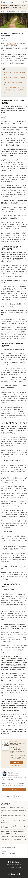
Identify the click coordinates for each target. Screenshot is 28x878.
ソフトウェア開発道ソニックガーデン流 (14, 87)
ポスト (19, 796)
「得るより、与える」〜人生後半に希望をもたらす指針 (14, 839)
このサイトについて (10, 867)
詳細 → (4, 8)
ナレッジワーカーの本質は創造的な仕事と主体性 (13, 836)
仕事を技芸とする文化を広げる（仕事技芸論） (12, 807)
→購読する (14, 789)
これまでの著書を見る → (15, 766)
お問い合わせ (18, 867)
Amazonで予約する (16, 762)
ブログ (2, 11)
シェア (10, 796)
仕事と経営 (8, 11)
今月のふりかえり (11, 44)
